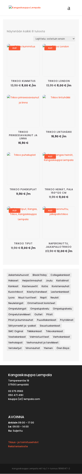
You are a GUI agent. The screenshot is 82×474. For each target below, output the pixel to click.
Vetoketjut (15, 348)
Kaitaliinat (62, 280)
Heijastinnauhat (32, 280)
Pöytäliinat (66, 320)
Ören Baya (63, 348)
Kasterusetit (30, 286)
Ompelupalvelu (39, 308)
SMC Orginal (15, 331)
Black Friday (40, 275)
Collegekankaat (60, 275)
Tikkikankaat (34, 331)
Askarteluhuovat (18, 275)
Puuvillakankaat (46, 320)
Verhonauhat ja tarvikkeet (42, 342)
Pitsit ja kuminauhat (20, 320)
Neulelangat (15, 303)
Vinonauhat (32, 348)
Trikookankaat (54, 331)
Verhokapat (15, 342)
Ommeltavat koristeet (41, 303)
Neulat (55, 297)
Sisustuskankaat (50, 325)
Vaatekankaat (17, 336)
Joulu (49, 280)
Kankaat (13, 286)
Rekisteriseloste (18, 446)
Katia (45, 286)
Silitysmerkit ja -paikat (22, 325)
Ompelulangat (17, 308)
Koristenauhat (60, 286)
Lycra (11, 297)
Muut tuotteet (27, 297)
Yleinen (48, 348)
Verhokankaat (61, 336)
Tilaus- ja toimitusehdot (23, 442)
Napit (43, 297)
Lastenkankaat (60, 291)
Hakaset (13, 280)
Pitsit (49, 314)
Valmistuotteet (39, 336)
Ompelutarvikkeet (19, 314)
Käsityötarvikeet (37, 291)
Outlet (38, 314)
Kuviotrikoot (15, 291)
